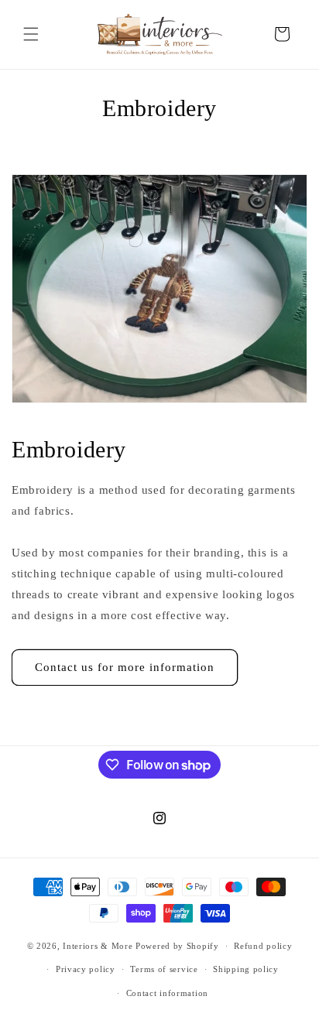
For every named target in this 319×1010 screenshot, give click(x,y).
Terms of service (163, 969)
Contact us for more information (124, 667)
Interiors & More (97, 945)
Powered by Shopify (177, 945)
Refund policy (263, 945)
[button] (31, 34)
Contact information (167, 993)
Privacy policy (85, 969)
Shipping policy (246, 969)
